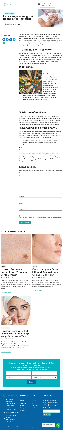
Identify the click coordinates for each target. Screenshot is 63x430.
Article (34, 400)
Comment (22, 176)
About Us (23, 403)
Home (22, 400)
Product (22, 408)
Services (23, 405)
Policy (33, 403)
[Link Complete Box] (16, 264)
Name (21, 196)
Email (21, 203)
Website (21, 209)
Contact (22, 410)
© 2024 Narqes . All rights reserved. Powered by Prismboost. (22, 427)
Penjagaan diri (9, 13)
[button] (3, 39)
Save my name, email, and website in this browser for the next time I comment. (40, 218)
